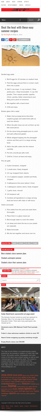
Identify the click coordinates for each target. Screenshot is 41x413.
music (15, 389)
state (18, 393)
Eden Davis (31, 381)
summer (35, 243)
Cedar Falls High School (22, 379)
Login (27, 269)
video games (30, 393)
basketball (4, 379)
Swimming (23, 393)
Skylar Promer (30, 391)
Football (32, 384)
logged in (22, 270)
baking (14, 243)
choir (2, 381)
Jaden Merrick (32, 386)
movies (10, 389)
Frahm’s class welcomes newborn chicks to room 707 (20, 333)
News (13, 2)
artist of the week (10, 377)
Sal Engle (7, 34)
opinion (28, 388)
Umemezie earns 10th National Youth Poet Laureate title (19, 328)
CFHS (35, 379)
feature (26, 383)
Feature (3, 5)
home (12, 386)
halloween (4, 386)
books (10, 379)
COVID (17, 381)
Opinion (19, 2)
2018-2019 (6, 375)
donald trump (23, 381)
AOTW (3, 377)
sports (12, 393)
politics (8, 391)
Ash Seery (18, 377)
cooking (20, 243)
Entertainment (12, 5)
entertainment (8, 384)
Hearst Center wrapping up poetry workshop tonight (19, 337)
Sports (26, 2)
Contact (28, 5)
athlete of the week (28, 377)
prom (12, 391)
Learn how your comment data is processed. (25, 272)
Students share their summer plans (13, 262)
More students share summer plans (13, 253)
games (38, 384)
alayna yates (26, 375)
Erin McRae (18, 384)
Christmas (7, 381)
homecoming (21, 386)
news (21, 388)
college (12, 381)
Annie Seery (34, 375)
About (8, 2)
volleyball (3, 395)
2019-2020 (17, 375)
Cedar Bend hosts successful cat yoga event (18, 314)
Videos (21, 5)
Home (2, 2)
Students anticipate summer (11, 258)
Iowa (26, 386)
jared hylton (4, 389)
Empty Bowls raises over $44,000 (12, 342)
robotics (16, 391)
